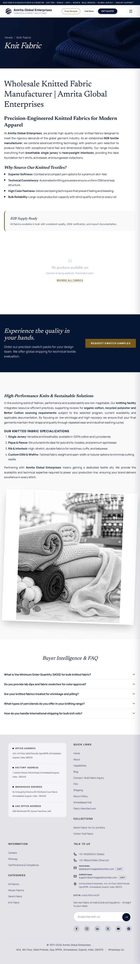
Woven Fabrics (16, 890)
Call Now (89, 11)
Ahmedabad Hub (82, 802)
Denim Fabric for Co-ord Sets (89, 827)
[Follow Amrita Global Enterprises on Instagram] (87, 929)
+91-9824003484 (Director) (94, 860)
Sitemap (12, 858)
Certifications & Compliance (23, 865)
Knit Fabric (24, 37)
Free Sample (71, 11)
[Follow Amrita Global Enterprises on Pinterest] (129, 929)
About (76, 759)
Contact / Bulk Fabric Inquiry (88, 777)
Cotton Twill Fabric (83, 833)
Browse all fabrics (70, 280)
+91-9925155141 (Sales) (91, 854)
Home (9, 37)
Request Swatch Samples (110, 343)
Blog (75, 771)
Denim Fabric (15, 896)
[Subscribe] (126, 917)
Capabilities (79, 765)
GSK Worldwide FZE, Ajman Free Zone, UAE (31, 811)
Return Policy (80, 796)
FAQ (75, 784)
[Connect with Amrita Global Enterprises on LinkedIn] (97, 929)
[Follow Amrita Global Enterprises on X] (108, 929)
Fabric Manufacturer (84, 808)
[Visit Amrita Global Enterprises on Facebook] (76, 929)
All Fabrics (13, 884)
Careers (12, 852)
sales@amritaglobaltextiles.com (96, 869)
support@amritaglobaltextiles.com (98, 877)
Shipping (78, 790)
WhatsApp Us (116, 949)
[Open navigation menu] (131, 11)
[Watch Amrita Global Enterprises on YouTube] (118, 929)
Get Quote (107, 11)
